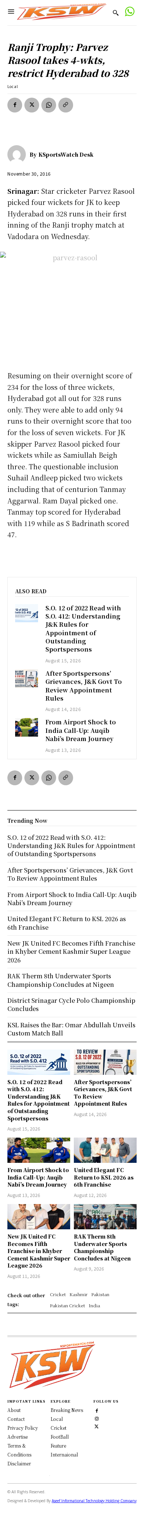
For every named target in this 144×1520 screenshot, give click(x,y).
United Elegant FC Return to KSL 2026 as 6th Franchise (104, 1177)
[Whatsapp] (129, 12)
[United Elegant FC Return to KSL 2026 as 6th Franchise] (105, 1150)
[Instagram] (96, 1418)
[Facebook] (14, 105)
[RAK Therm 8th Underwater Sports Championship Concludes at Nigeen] (105, 1216)
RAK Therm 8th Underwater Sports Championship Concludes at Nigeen (102, 1247)
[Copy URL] (65, 105)
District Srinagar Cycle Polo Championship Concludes (71, 1004)
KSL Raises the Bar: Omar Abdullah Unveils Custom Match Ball (71, 1029)
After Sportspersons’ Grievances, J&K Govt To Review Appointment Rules (83, 685)
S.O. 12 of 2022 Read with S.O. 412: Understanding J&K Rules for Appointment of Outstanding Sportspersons (83, 629)
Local (12, 86)
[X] (31, 105)
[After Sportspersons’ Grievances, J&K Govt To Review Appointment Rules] (26, 678)
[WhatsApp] (48, 105)
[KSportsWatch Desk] (18, 154)
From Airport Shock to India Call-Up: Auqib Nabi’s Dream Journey (80, 730)
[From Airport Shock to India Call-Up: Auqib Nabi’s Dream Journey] (26, 727)
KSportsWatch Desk (65, 154)
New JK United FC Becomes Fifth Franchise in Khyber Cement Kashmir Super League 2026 (38, 1251)
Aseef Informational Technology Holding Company (94, 1500)
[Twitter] (96, 1425)
